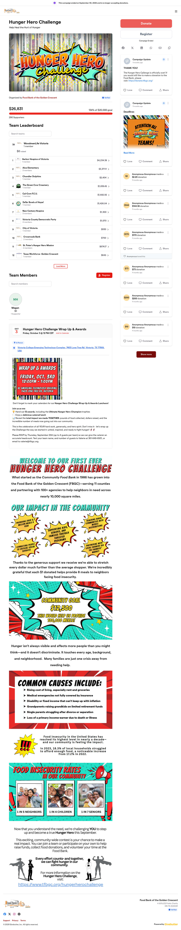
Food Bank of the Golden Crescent (40, 98)
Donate (146, 23)
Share (166, 90)
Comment (147, 90)
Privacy (15, 920)
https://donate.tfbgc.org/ (141, 81)
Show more (146, 354)
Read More (129, 153)
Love (129, 90)
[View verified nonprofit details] (106, 98)
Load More (60, 266)
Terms (23, 920)
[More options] (168, 59)
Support (6, 920)
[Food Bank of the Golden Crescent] (11, 10)
